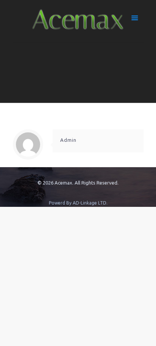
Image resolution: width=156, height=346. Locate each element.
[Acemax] (78, 21)
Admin (68, 140)
